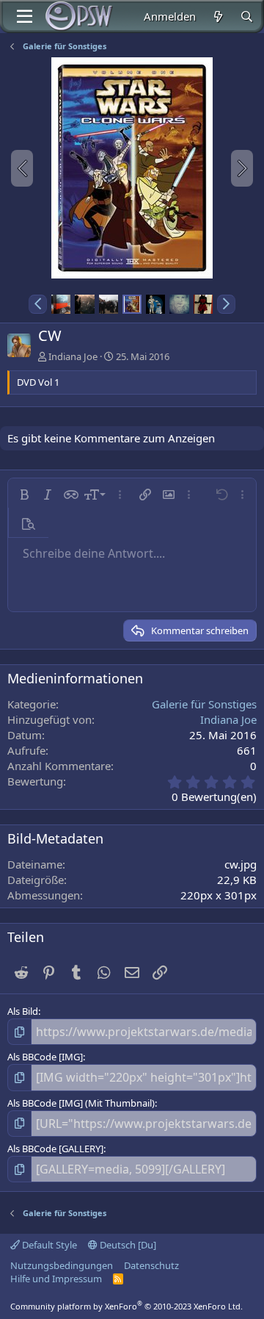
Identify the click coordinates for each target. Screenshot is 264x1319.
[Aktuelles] (217, 16)
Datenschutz (151, 1265)
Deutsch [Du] (127, 1244)
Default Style (48, 1244)
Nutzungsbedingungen (61, 1265)
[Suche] (246, 16)
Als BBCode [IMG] (45, 1056)
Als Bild (22, 1011)
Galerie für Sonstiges (204, 704)
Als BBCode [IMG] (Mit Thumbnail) (81, 1103)
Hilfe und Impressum (56, 1278)
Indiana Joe (73, 356)
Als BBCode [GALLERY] (55, 1148)
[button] (38, 304)
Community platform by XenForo (126, 1306)
